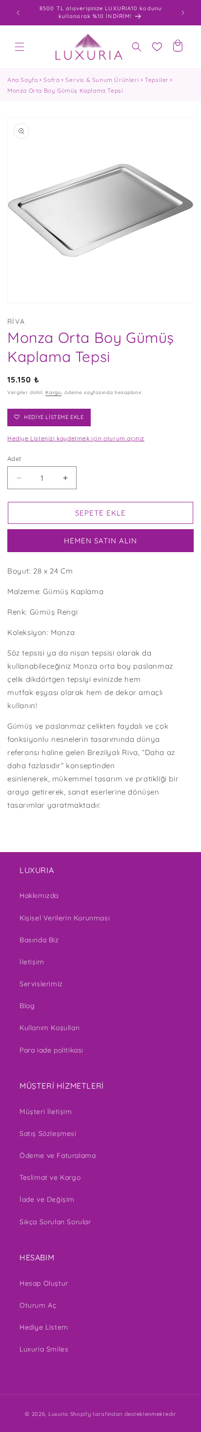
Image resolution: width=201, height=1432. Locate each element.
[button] (19, 47)
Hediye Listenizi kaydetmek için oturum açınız (75, 438)
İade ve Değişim (47, 1199)
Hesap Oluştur (44, 1283)
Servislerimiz (41, 983)
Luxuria (58, 1414)
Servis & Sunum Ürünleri (102, 79)
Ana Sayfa (22, 79)
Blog (27, 1005)
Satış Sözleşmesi (48, 1133)
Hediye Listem (44, 1327)
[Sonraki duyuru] (183, 12)
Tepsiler (157, 79)
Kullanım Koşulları (50, 1027)
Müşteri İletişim (46, 1111)
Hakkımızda (39, 895)
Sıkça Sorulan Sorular (55, 1221)
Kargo (53, 392)
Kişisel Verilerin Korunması (65, 918)
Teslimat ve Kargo (50, 1177)
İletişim (32, 961)
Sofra (51, 79)
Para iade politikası (51, 1050)
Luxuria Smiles (44, 1349)
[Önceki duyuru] (18, 12)
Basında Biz (39, 939)
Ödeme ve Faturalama (58, 1155)
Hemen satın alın (100, 540)
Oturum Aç (38, 1305)
